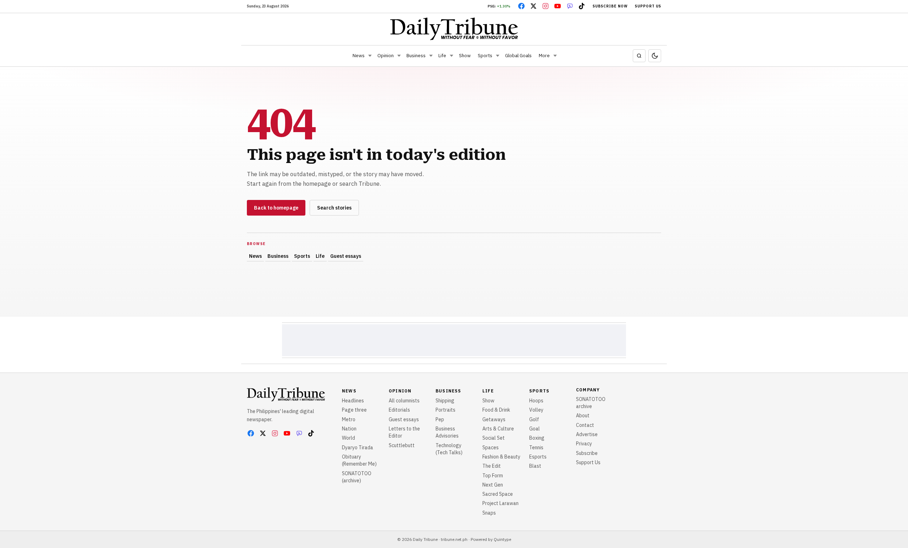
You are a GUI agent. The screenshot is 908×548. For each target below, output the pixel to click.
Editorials (399, 410)
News (359, 56)
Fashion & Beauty (501, 457)
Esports (538, 457)
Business (416, 56)
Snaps (489, 513)
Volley (536, 410)
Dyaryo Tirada (357, 447)
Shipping (445, 400)
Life (442, 56)
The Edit (491, 466)
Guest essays (345, 256)
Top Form (492, 475)
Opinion (385, 56)
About (582, 415)
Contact (585, 425)
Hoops (536, 400)
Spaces (490, 447)
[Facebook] (521, 6)
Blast (535, 466)
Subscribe (587, 453)
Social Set (493, 438)
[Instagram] (545, 6)
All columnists (404, 400)
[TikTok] (582, 6)
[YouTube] (557, 6)
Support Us (648, 6)
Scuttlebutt (402, 445)
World (348, 438)
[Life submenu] (451, 55)
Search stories (334, 208)
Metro (348, 419)
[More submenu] (555, 55)
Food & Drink (496, 410)
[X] (533, 6)
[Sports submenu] (498, 55)
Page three (354, 410)
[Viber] (570, 6)
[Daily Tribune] (454, 28)
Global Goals (518, 56)
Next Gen (492, 485)
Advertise (587, 434)
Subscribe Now (610, 6)
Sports (485, 56)
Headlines (353, 400)
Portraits (445, 410)
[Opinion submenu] (399, 55)
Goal (534, 428)
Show (465, 56)
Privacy (584, 443)
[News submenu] (370, 55)
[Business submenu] (431, 55)
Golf (534, 419)
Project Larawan (500, 503)
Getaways (493, 419)
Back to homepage (276, 208)
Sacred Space (497, 494)
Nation (349, 428)
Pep (440, 419)
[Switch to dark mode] (654, 55)
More (544, 56)
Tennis (536, 447)
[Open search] (639, 55)
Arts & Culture (498, 428)
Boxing (536, 438)
